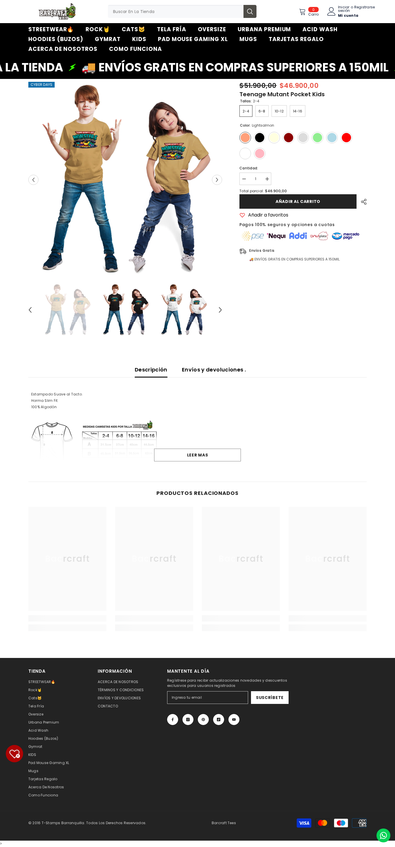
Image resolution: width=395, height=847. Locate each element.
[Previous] (33, 180)
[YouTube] (233, 719)
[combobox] (175, 11)
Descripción (151, 369)
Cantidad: (248, 168)
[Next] (217, 180)
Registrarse (364, 7)
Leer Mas (197, 455)
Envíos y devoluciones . (214, 369)
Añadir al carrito (298, 201)
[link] (67, 618)
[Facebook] (172, 719)
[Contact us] (383, 835)
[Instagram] (187, 719)
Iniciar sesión (344, 8)
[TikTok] (218, 719)
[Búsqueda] (182, 11)
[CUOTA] (362, 202)
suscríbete (270, 697)
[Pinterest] (203, 719)
